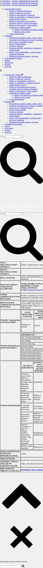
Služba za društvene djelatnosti (20, 11)
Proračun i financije (16, 46)
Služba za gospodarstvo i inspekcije (22, 15)
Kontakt (7, 65)
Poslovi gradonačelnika (17, 44)
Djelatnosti (8, 36)
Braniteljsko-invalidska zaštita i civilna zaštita (25, 38)
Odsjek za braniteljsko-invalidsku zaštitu (28, 30)
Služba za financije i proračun (20, 13)
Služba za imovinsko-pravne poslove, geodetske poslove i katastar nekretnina (23, 22)
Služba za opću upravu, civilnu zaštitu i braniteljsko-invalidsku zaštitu (23, 92)
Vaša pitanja (9, 62)
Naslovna (8, 67)
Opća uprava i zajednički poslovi (21, 42)
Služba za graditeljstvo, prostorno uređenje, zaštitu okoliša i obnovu (24, 18)
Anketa (7, 60)
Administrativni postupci (13, 58)
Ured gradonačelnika (16, 34)
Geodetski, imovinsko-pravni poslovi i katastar (26, 40)
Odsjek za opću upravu (22, 32)
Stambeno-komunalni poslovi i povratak (23, 56)
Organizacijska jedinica (13, 9)
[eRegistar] (19, 3)
